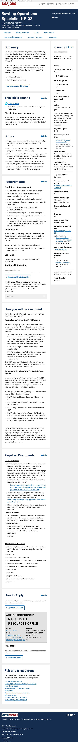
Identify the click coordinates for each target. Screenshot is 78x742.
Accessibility (6, 741)
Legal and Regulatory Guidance (12, 734)
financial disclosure (62, 262)
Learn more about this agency (17, 86)
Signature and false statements (16, 697)
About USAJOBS (7, 738)
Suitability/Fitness (60, 249)
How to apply (52, 37)
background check (62, 238)
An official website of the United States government (18, 1)
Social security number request (16, 700)
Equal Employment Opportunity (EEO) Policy (20, 684)
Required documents (35, 37)
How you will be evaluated (13, 37)
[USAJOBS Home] (10, 4)
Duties (36, 33)
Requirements (49, 33)
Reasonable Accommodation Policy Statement (17, 729)
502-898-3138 (11, 631)
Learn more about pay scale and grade (63, 141)
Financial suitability (11, 686)
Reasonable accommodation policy (17, 693)
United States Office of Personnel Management (28, 719)
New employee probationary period (17, 688)
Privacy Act (9, 691)
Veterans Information (9, 731)
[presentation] (64, 76)
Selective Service (11, 695)
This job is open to (22, 33)
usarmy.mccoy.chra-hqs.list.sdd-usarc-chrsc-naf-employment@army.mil (15, 637)
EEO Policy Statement (9, 726)
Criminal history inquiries (13, 681)
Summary (7, 33)
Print (56, 17)
